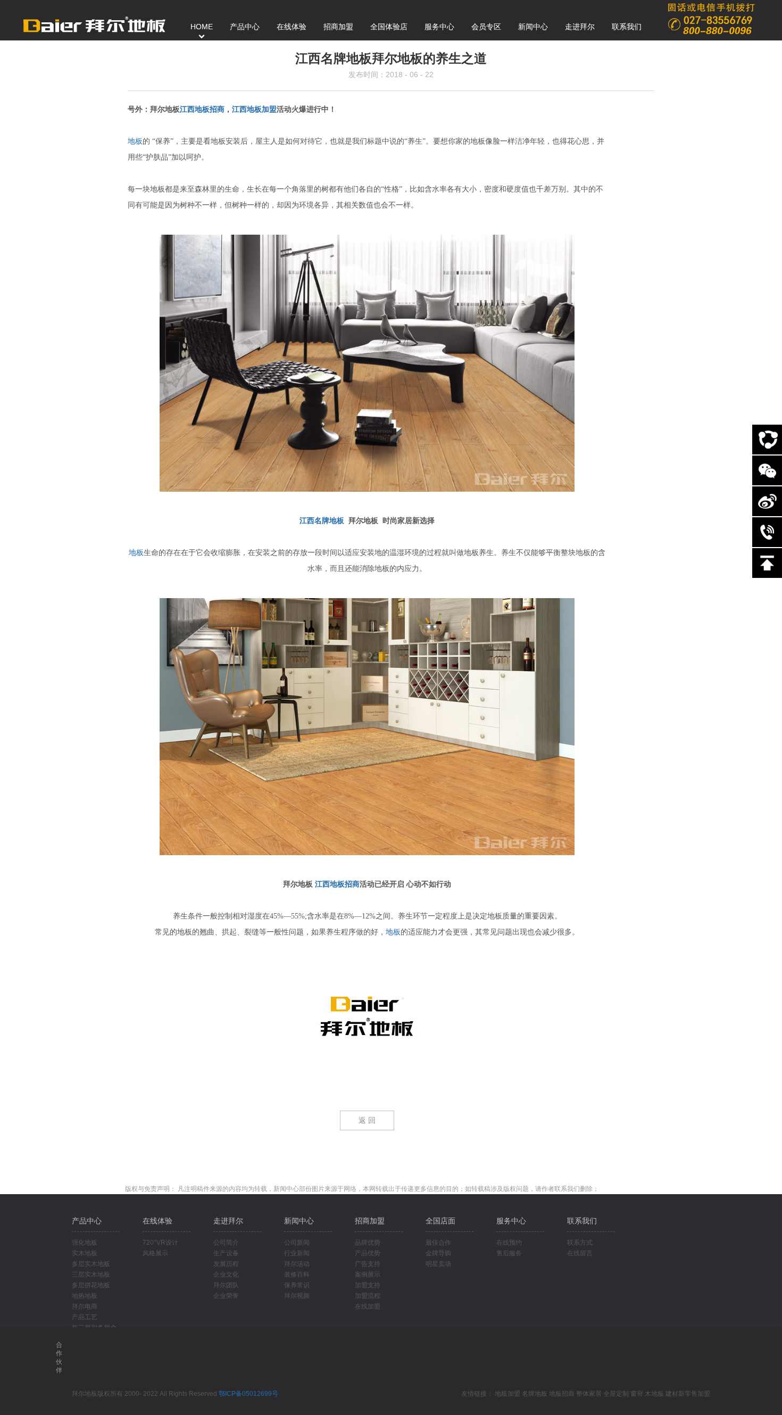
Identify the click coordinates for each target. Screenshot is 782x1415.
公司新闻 (297, 1242)
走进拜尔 (228, 1221)
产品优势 (367, 1253)
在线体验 (157, 1221)
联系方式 (580, 1242)
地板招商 (562, 1393)
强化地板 (84, 1242)
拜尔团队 (226, 1285)
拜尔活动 (297, 1264)
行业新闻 (297, 1253)
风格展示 (155, 1253)
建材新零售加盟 (687, 1393)
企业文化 (226, 1274)
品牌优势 (367, 1242)
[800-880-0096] (767, 532)
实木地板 (84, 1253)
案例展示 (367, 1274)
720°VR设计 (160, 1242)
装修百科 (297, 1274)
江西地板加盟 (254, 109)
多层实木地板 (91, 1264)
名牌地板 (534, 1393)
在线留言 (580, 1253)
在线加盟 (367, 1306)
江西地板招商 (202, 109)
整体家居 (589, 1393)
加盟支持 (367, 1285)
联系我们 (582, 1221)
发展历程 (226, 1264)
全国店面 (440, 1221)
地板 (135, 141)
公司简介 (226, 1242)
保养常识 (297, 1285)
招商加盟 (370, 1221)
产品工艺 (84, 1317)
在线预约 (509, 1242)
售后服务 (509, 1253)
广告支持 (367, 1264)
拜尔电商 (84, 1306)
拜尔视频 (297, 1296)
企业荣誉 (226, 1296)
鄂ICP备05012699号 (248, 1393)
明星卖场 (438, 1264)
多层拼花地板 (91, 1285)
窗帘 (636, 1393)
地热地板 (84, 1296)
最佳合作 (438, 1242)
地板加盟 (507, 1393)
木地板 (654, 1393)
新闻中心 (299, 1221)
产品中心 (87, 1221)
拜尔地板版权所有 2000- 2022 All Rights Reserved (145, 1393)
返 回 (367, 1120)
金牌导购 (438, 1253)
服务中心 (511, 1221)
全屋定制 (616, 1393)
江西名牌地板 (322, 521)
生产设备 (226, 1253)
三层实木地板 (91, 1274)
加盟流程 (367, 1296)
